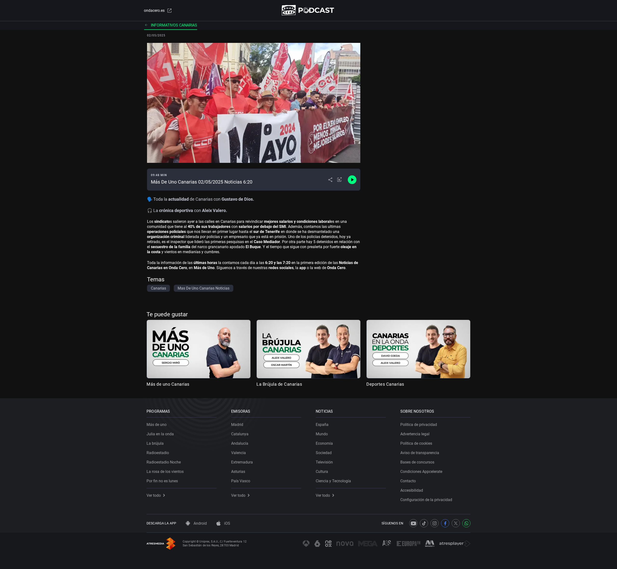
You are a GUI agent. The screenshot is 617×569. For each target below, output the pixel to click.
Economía (324, 443)
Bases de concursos (417, 462)
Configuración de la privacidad (426, 499)
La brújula (155, 443)
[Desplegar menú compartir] (330, 180)
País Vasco (240, 481)
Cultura (322, 471)
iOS (226, 523)
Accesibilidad (411, 490)
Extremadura (242, 462)
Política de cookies (416, 443)
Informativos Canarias (174, 25)
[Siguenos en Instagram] (434, 523)
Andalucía (239, 443)
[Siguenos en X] (456, 523)
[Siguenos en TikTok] (424, 523)
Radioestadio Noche (164, 462)
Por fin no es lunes (162, 481)
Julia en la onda (160, 434)
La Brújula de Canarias (279, 384)
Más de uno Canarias (168, 384)
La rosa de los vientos (165, 471)
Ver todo (154, 495)
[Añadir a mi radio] (339, 180)
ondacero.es (154, 10)
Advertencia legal (414, 434)
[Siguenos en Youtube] (413, 523)
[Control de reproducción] (352, 179)
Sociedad (324, 452)
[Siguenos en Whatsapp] (466, 523)
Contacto (408, 481)
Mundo (322, 434)
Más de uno (157, 424)
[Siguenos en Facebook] (445, 523)
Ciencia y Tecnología (333, 481)
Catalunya (239, 434)
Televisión (324, 462)
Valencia (238, 452)
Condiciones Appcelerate (421, 471)
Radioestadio (158, 452)
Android (200, 523)
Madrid (237, 424)
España (322, 424)
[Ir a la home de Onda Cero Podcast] (309, 10)
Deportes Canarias (385, 384)
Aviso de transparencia (419, 452)
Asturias (238, 471)
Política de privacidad (418, 424)
